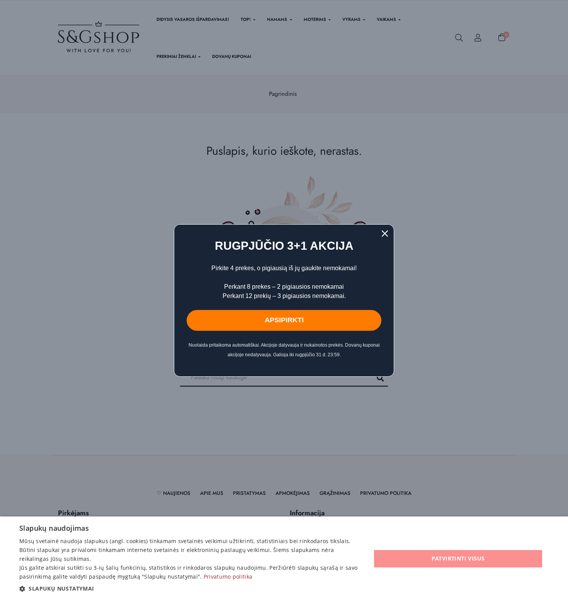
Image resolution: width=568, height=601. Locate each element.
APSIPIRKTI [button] (284, 320)
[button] (190, 588)
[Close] (385, 233)
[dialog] (284, 558)
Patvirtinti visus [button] (458, 558)
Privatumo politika (228, 576)
